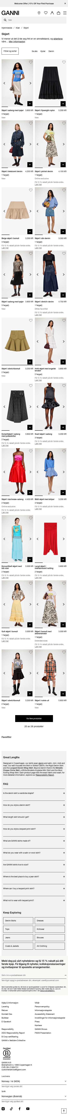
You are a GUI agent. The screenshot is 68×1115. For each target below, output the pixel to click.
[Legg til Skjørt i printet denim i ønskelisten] (64, 123)
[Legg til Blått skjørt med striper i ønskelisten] (64, 451)
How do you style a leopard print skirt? (19, 827)
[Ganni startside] (10, 13)
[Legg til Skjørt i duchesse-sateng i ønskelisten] (30, 451)
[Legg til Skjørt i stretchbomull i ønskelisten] (30, 320)
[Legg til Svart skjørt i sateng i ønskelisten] (64, 385)
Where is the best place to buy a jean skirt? (21, 875)
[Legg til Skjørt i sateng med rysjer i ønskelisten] (30, 62)
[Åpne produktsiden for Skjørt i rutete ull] (50, 673)
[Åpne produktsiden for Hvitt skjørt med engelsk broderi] (50, 341)
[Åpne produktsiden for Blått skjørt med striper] (50, 472)
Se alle (34, 51)
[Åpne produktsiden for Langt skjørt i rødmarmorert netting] (50, 539)
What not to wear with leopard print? (18, 899)
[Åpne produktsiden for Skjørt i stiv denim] (50, 211)
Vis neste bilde (30, 83)
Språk (4, 1091)
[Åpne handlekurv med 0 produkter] (58, 13)
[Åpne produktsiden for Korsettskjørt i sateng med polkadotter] (17, 407)
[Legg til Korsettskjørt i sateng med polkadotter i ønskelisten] (30, 385)
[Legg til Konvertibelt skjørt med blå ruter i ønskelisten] (30, 518)
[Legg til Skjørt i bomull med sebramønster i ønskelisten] (64, 583)
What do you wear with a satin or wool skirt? (21, 851)
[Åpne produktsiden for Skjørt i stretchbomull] (17, 341)
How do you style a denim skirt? (16, 803)
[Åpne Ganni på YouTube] (28, 1109)
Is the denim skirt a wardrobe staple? (18, 791)
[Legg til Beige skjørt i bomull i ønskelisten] (30, 190)
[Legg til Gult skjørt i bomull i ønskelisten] (30, 583)
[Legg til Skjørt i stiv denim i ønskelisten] (64, 190)
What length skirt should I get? (16, 815)
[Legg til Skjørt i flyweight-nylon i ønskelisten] (64, 62)
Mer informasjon (17, 41)
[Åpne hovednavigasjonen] (64, 13)
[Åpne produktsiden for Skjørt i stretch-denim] (50, 274)
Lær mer (38, 184)
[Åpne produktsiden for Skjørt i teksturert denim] (17, 144)
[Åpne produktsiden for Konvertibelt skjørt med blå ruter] (17, 539)
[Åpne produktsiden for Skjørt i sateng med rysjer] (17, 83)
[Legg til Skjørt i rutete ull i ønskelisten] (64, 652)
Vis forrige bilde (4, 83)
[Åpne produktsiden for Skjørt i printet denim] (50, 144)
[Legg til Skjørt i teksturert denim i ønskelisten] (30, 123)
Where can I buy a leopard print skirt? (18, 887)
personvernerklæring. (47, 991)
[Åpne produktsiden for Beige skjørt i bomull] (17, 211)
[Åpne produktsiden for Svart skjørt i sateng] (50, 407)
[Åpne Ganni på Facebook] (20, 1109)
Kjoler (42, 51)
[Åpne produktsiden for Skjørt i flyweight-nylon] (50, 83)
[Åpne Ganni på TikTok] (11, 1109)
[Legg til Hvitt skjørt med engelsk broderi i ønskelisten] (64, 320)
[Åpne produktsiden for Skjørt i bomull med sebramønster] (50, 604)
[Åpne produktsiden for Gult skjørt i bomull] (17, 604)
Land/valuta (6, 1076)
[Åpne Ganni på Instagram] (3, 1109)
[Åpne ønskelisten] (45, 13)
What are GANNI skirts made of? (17, 839)
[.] (34, 3)
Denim (51, 51)
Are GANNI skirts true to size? (15, 863)
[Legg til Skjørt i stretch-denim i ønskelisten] (64, 253)
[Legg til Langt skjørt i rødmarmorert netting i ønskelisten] (64, 518)
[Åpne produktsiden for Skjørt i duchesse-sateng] (17, 472)
